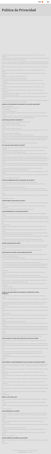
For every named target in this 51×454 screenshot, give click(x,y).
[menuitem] (22, 452)
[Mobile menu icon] (48, 1)
